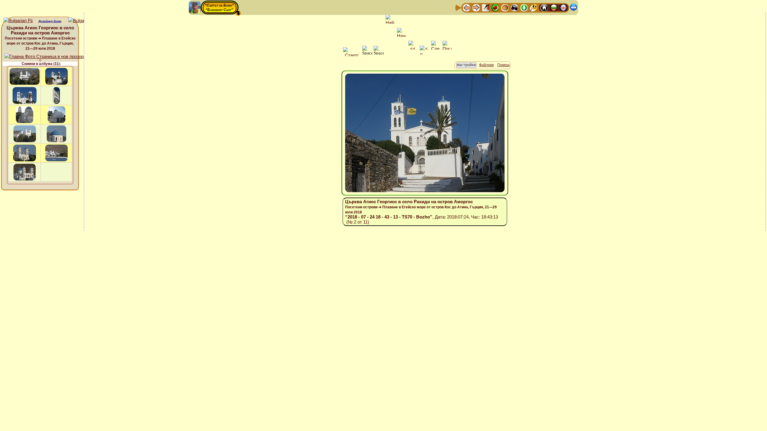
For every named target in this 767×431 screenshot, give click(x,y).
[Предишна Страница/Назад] (466, 7)
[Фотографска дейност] (514, 7)
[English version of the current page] (18, 21)
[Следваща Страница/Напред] (476, 7)
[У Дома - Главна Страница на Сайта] (544, 7)
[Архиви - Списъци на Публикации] (485, 7)
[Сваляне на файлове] (524, 7)
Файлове (486, 65)
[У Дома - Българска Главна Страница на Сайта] (553, 7)
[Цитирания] (495, 7)
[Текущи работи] (504, 7)
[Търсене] (533, 7)
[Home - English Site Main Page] (563, 7)
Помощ (503, 65)
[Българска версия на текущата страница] (83, 21)
